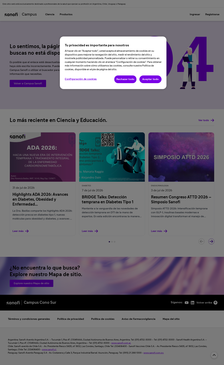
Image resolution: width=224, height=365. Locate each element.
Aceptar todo (150, 79)
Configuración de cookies (81, 79)
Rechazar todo (125, 79)
